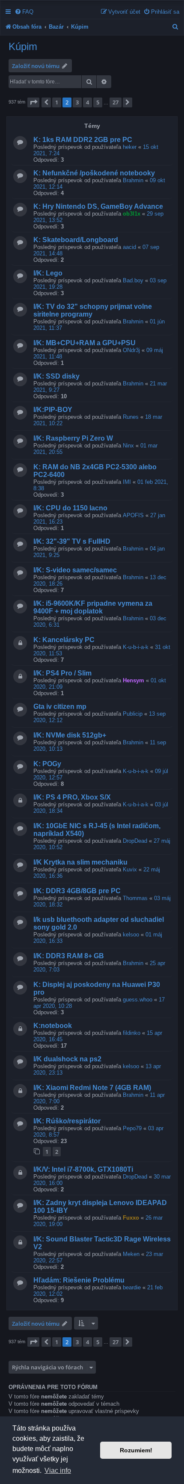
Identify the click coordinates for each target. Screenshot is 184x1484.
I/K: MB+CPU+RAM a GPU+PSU (84, 343)
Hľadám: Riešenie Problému (79, 1280)
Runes (131, 417)
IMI (127, 482)
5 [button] (97, 102)
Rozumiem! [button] (136, 1450)
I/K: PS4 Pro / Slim (62, 673)
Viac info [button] (58, 1470)
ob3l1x (131, 213)
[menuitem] (24, 12)
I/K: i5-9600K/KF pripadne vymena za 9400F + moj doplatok (92, 607)
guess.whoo (137, 999)
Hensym (133, 680)
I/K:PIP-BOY (52, 409)
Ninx (128, 445)
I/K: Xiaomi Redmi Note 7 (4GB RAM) (92, 1087)
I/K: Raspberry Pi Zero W (73, 438)
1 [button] (56, 102)
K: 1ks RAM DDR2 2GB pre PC (82, 139)
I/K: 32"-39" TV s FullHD (71, 541)
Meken (131, 1254)
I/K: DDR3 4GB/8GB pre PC (77, 891)
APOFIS (133, 515)
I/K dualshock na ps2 (67, 1059)
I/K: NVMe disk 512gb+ (69, 735)
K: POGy (47, 763)
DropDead (135, 841)
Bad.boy (133, 280)
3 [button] (77, 102)
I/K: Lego (47, 273)
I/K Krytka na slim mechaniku (80, 862)
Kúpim (23, 46)
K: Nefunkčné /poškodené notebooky (94, 173)
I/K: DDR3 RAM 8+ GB (68, 956)
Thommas (135, 898)
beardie (132, 1287)
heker (130, 147)
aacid (129, 247)
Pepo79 (132, 1128)
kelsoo (131, 934)
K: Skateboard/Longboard (75, 239)
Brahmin (133, 180)
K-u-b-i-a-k (135, 647)
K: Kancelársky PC (64, 639)
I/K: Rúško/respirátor (67, 1121)
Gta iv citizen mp (59, 706)
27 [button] (116, 102)
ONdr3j (131, 350)
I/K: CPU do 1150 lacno (70, 508)
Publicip (132, 714)
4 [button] (87, 102)
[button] (33, 102)
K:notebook (52, 1025)
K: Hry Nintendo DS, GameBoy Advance (98, 206)
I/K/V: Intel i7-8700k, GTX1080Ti (83, 1169)
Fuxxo (131, 1217)
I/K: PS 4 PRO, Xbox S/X (72, 797)
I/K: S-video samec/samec (75, 570)
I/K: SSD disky (56, 376)
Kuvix (130, 869)
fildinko (131, 1033)
